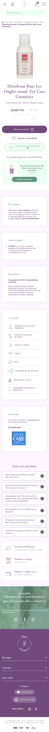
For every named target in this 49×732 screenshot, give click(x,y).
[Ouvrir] (4, 4)
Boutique (18, 22)
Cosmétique (11, 103)
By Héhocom (18, 723)
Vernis (26, 103)
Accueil (8, 22)
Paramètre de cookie (35, 723)
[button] (24, 476)
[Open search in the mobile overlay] (24, 13)
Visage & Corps (30, 22)
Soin (41, 22)
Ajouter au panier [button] (24, 179)
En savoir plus (14, 427)
